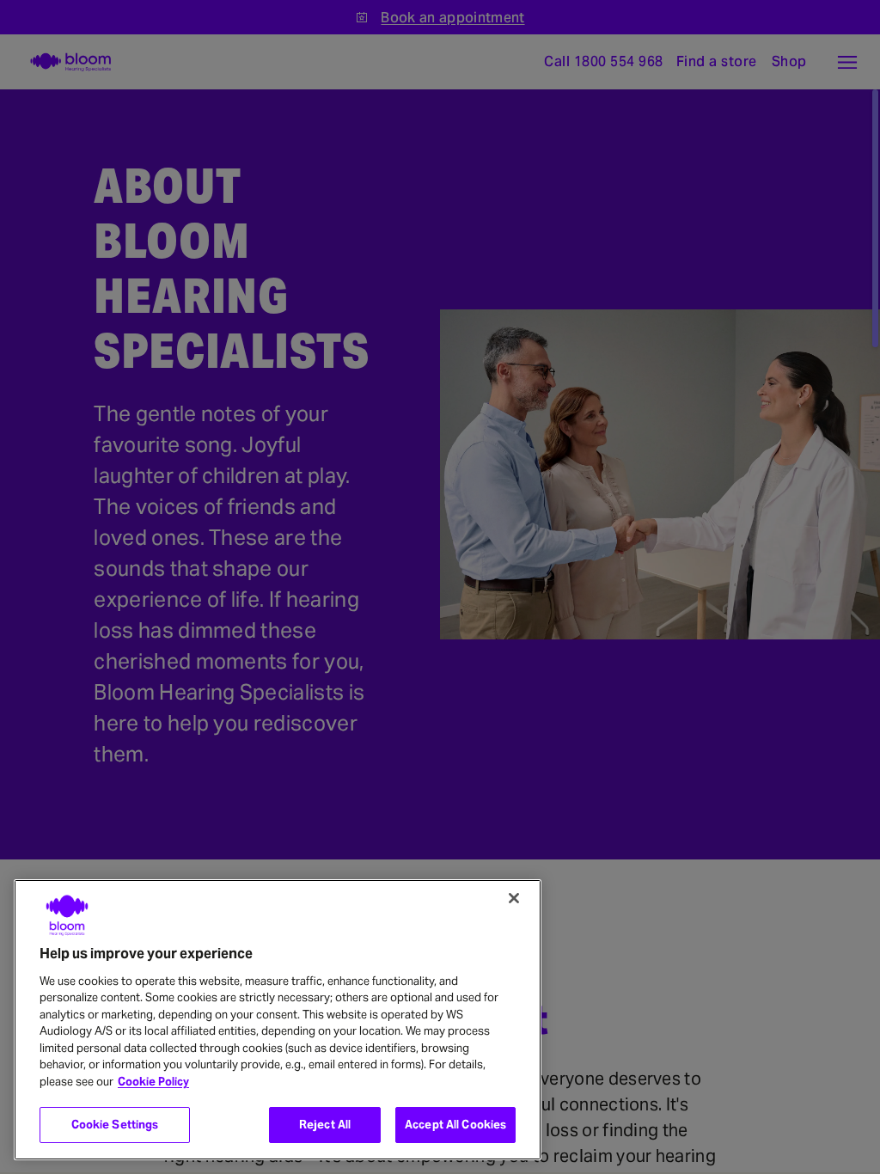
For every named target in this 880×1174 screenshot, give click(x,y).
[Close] (514, 898)
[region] (277, 1019)
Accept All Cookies (455, 1124)
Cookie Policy (153, 1081)
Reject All (325, 1124)
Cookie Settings (115, 1124)
